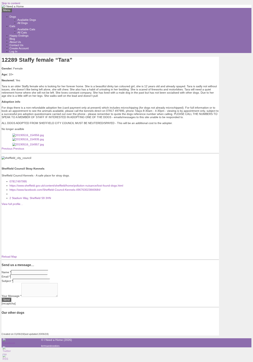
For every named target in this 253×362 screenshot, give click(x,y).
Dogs (12, 16)
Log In (13, 51)
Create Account (19, 48)
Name (6, 272)
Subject (7, 280)
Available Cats (26, 29)
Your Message (11, 296)
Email (6, 276)
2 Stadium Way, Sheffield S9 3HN (30, 198)
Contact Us (16, 45)
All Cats (22, 32)
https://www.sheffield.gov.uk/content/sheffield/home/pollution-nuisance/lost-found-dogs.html (66, 185)
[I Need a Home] (13, 6)
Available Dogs (26, 19)
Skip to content (11, 3)
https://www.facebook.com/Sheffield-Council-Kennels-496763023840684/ (55, 189)
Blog (12, 38)
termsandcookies (50, 346)
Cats (12, 26)
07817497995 (18, 181)
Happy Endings (18, 35)
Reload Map (9, 256)
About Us (15, 42)
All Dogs (22, 23)
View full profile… (12, 204)
